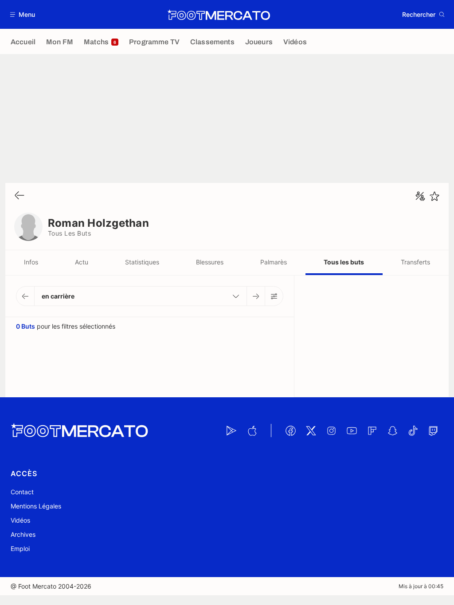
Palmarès (273, 262)
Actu (81, 262)
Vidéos (20, 520)
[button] (22, 14)
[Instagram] (331, 430)
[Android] (231, 430)
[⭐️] (434, 196)
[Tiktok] (412, 430)
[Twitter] (310, 430)
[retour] (19, 196)
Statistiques (142, 262)
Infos (31, 262)
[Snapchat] (392, 430)
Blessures (209, 262)
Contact (22, 492)
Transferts (415, 262)
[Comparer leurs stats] (420, 196)
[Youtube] (351, 430)
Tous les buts (344, 262)
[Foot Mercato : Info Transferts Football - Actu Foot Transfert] (218, 14)
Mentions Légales (36, 506)
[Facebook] (290, 430)
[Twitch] (433, 430)
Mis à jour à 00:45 (421, 586)
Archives (23, 534)
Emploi (20, 548)
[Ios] (251, 430)
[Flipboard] (372, 430)
